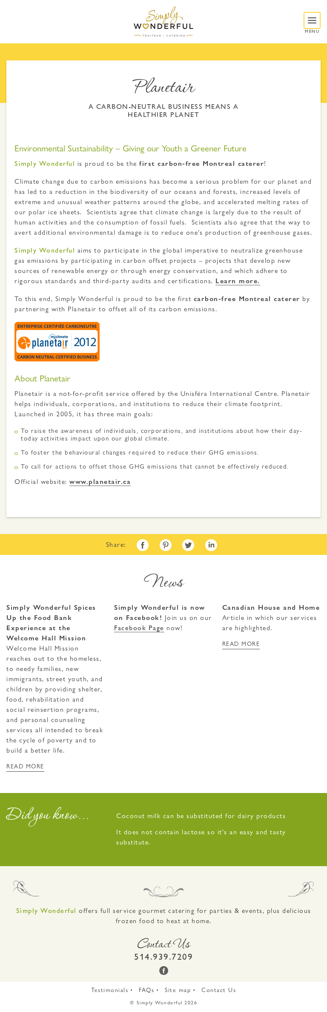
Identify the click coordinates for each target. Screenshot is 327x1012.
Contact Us (218, 989)
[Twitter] (188, 545)
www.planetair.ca (100, 482)
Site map (178, 989)
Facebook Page (139, 628)
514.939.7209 (163, 957)
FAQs (146, 989)
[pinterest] (165, 545)
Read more (25, 766)
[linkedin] (211, 545)
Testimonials (109, 989)
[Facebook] (142, 545)
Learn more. (237, 281)
